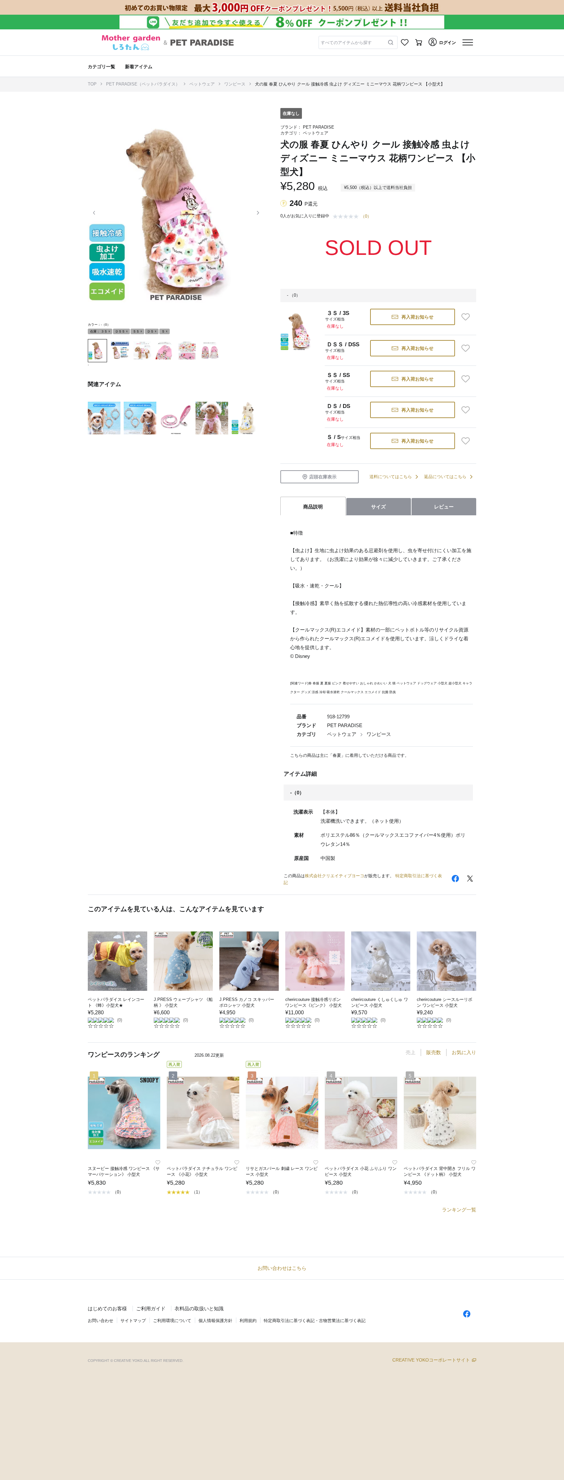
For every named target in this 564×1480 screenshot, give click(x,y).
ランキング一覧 (459, 1209)
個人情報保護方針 (215, 1320)
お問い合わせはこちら (282, 1268)
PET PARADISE (318, 127)
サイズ (378, 506)
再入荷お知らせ (417, 316)
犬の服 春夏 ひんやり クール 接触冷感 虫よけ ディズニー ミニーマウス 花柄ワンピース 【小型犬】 (350, 84)
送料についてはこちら (390, 476)
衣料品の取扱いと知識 (199, 1308)
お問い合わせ (100, 1320)
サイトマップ (133, 1320)
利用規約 (248, 1320)
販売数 (433, 1052)
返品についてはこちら (445, 476)
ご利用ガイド (150, 1308)
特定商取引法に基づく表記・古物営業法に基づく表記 (315, 1320)
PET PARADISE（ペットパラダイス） (143, 84)
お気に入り (464, 1052)
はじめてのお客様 (107, 1308)
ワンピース (234, 84)
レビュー (444, 506)
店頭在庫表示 (323, 476)
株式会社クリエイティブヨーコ (334, 875)
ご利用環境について (172, 1320)
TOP (92, 84)
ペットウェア (202, 84)
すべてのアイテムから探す (346, 42)
